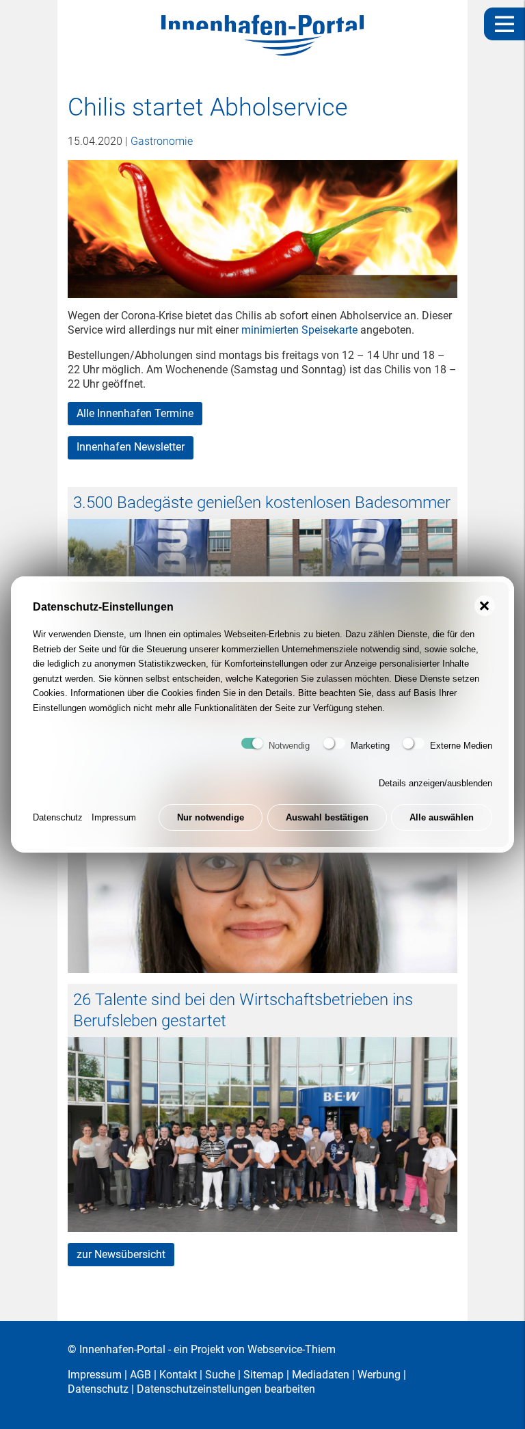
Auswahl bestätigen (327, 817)
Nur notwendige (210, 817)
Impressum (114, 817)
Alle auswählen (441, 817)
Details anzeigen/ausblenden (435, 783)
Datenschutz (58, 817)
